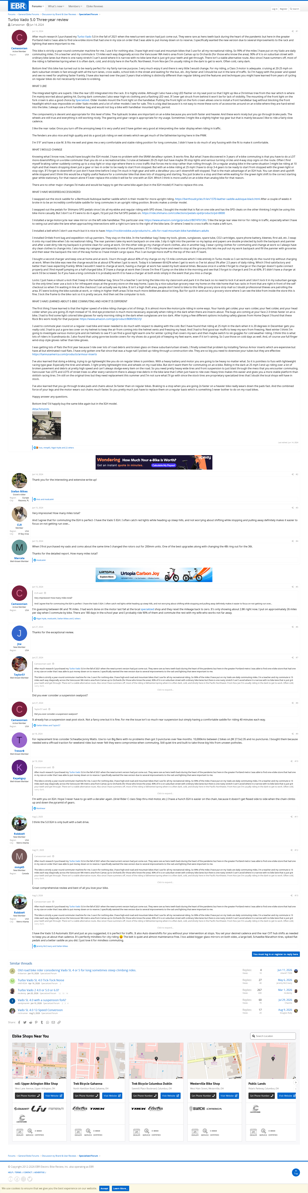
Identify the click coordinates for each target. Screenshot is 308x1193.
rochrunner (23, 1013)
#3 (297, 507)
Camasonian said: (42, 663)
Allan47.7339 (286, 973)
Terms (18, 1172)
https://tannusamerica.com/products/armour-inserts (64, 354)
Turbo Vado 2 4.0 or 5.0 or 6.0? (38, 990)
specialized (147, 609)
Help (10, 1172)
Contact (27, 1172)
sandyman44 (23, 1003)
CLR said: (38, 593)
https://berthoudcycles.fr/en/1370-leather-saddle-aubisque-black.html (217, 199)
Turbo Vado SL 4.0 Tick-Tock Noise (41, 980)
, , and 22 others (56, 447)
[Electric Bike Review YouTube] (10, 1179)
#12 (296, 850)
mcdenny (22, 993)
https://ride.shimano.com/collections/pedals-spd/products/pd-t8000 (183, 213)
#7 (297, 657)
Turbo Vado (84, 36)
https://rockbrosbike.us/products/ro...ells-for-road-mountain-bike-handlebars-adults (157, 230)
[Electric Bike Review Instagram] (23, 1179)
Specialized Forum (48, 973)
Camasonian (18, 24)
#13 (296, 895)
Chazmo (288, 1003)
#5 (297, 586)
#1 (297, 31)
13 (63, 993)
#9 (297, 733)
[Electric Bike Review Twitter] (29, 1179)
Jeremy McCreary (284, 983)
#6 (297, 627)
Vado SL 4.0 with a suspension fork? (42, 1000)
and (45, 499)
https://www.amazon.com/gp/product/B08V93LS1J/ (111, 319)
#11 (296, 816)
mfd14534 (22, 983)
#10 (296, 761)
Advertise (39, 1172)
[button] (43, 6)
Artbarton (22, 973)
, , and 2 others (59, 618)
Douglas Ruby (286, 1013)
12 (59, 993)
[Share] (293, 31)
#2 (297, 474)
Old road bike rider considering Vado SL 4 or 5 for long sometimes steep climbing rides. (77, 970)
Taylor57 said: (40, 709)
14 (67, 993)
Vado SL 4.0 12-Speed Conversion (40, 1010)
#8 (297, 703)
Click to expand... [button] (165, 689)
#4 (297, 541)
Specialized (82, 100)
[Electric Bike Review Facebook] (17, 1179)
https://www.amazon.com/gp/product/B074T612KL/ (176, 220)
